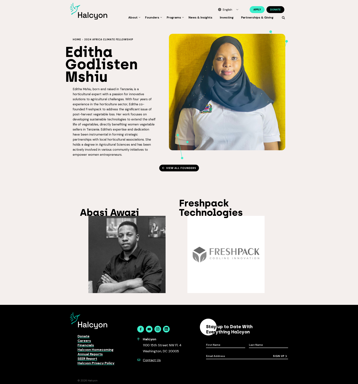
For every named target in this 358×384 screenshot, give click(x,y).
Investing (227, 17)
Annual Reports (90, 354)
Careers (84, 340)
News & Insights (200, 17)
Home (77, 39)
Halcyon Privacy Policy (96, 363)
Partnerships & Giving (257, 17)
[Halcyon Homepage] (88, 18)
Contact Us (152, 360)
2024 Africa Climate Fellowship (108, 39)
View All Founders (181, 168)
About (133, 17)
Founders (152, 17)
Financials (86, 345)
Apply (257, 9)
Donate (275, 9)
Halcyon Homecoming (96, 349)
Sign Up (278, 356)
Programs (174, 17)
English (227, 10)
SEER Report (87, 358)
